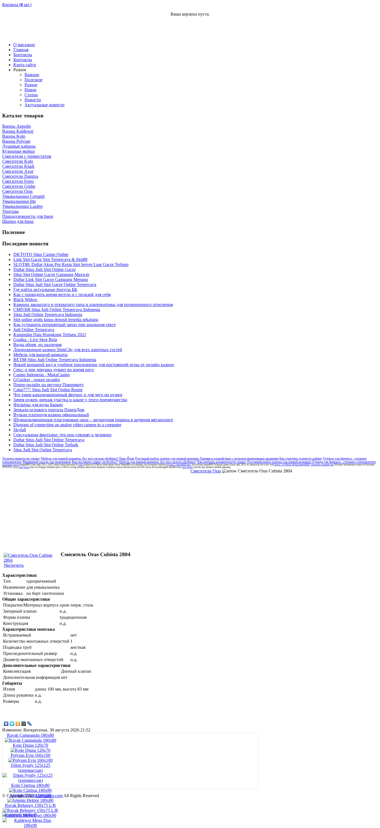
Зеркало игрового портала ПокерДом (48, 409)
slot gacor (24, 467)
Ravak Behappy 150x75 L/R (30, 805)
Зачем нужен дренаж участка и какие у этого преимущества (70, 399)
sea (332, 464)
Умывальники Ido (19, 201)
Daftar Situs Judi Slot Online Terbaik (45, 444)
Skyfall (19, 429)
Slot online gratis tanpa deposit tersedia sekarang (55, 319)
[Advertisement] (313, 29)
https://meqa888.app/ (179, 464)
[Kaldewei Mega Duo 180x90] (30, 825)
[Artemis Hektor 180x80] (30, 800)
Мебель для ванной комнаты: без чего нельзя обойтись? (80, 458)
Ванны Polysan (16, 141)
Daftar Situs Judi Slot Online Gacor (44, 269)
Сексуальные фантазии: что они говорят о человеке (62, 434)
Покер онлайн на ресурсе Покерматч (48, 384)
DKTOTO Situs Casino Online (40, 254)
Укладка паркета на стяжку (21, 458)
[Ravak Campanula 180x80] (30, 740)
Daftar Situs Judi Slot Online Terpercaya (48, 439)
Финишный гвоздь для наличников (47, 462)
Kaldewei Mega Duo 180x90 (30, 815)
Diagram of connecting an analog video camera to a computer (67, 424)
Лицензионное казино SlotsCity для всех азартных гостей (67, 349)
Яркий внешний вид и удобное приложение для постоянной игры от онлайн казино (93, 364)
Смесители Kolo (17, 161)
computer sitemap (320, 464)
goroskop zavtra (10, 464)
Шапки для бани (18, 221)
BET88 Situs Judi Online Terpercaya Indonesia (54, 359)
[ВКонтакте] (6, 723)
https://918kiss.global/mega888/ (292, 464)
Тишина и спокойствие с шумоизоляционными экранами (239, 458)
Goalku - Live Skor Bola (35, 339)
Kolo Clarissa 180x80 (30, 785)
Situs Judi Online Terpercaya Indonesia (47, 314)
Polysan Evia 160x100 (30, 755)
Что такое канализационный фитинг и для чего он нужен (67, 394)
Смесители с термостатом (26, 156)
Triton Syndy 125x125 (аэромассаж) (30, 768)
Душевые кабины (19, 146)
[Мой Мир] (24, 723)
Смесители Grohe (18, 186)
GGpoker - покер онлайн (36, 379)
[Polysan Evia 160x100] (30, 760)
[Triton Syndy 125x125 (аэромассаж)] (30, 780)
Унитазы (10, 211)
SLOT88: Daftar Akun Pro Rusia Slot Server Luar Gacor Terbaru (71, 264)
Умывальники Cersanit (23, 196)
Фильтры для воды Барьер (38, 404)
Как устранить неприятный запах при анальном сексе (64, 324)
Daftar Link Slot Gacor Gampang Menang (50, 279)
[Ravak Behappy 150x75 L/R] (30, 810)
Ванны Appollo (16, 126)
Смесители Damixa (20, 176)
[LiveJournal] (30, 723)
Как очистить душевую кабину (300, 458)
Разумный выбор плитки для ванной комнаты (167, 458)
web (80, 464)
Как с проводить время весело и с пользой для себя (61, 294)
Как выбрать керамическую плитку (221, 462)
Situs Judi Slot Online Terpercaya (42, 449)
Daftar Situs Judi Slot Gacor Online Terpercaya (54, 284)
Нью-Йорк (126, 458)
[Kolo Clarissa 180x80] (30, 790)
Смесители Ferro (18, 181)
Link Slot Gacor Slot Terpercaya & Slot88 (50, 259)
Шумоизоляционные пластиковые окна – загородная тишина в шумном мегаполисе (93, 419)
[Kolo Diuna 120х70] (30, 750)
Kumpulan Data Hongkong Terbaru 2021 (49, 334)
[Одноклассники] (18, 723)
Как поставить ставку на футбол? (95, 462)
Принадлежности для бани (27, 216)
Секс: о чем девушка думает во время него (53, 369)
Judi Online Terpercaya (33, 329)
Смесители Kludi (18, 166)
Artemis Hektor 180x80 (30, 795)
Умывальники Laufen (22, 206)
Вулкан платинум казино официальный (51, 414)
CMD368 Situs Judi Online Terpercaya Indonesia (56, 309)
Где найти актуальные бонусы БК (45, 289)
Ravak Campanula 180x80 (30, 735)
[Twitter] (12, 723)
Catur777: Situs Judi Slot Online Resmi (47, 389)
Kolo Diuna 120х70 (30, 745)
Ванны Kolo (13, 136)
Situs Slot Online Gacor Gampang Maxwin (51, 274)
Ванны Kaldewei (17, 131)
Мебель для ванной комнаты (40, 354)
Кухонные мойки (18, 151)
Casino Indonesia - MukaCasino (41, 374)
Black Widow (25, 299)
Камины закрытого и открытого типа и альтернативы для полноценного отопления (93, 304)
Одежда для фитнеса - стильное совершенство (344, 462)
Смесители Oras (17, 191)
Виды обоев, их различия (37, 344)
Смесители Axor (17, 171)
